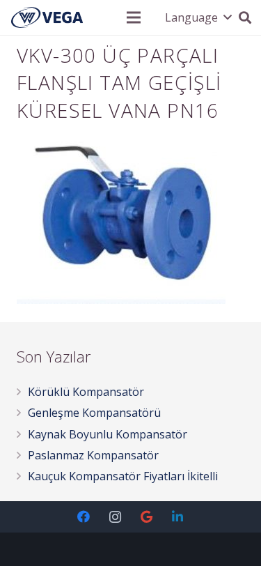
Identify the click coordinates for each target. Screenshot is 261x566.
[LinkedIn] (177, 517)
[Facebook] (84, 517)
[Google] (146, 517)
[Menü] (134, 17)
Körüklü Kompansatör (86, 391)
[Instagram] (115, 517)
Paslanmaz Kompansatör (93, 455)
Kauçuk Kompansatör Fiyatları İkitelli (123, 476)
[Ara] (245, 17)
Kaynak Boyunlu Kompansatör (107, 434)
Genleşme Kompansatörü (94, 412)
